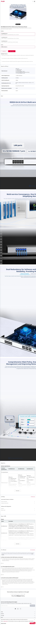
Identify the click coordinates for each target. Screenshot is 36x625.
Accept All (32, 623)
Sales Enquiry (12, 51)
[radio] (11, 594)
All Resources (33, 496)
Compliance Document (4, 503)
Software (2, 508)
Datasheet (4, 51)
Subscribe (32, 605)
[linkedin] (18, 609)
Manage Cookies (3, 623)
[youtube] (15, 609)
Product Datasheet (4, 501)
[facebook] (20, 609)
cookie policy (6, 621)
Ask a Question (32, 549)
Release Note (3, 510)
